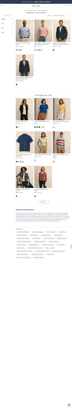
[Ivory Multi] (16, 196)
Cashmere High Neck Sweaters (24, 241)
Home (26, 10)
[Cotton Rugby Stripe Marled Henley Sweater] (62, 142)
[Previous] (3, 2)
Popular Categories (32, 10)
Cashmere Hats (50, 254)
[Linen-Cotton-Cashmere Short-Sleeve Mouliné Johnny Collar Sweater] (43, 31)
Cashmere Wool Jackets (48, 238)
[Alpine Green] (37, 127)
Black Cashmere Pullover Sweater (24, 251)
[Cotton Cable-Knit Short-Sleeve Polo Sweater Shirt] (25, 142)
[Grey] (21, 50)
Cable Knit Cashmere (46, 235)
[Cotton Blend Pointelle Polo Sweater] (62, 109)
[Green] (41, 50)
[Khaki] (18, 50)
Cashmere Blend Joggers (37, 232)
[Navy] (53, 50)
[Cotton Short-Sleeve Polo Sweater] (43, 109)
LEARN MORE (47, 1)
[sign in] (67, 5)
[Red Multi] (35, 196)
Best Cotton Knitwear (33, 244)
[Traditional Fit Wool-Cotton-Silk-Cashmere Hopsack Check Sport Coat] (62, 31)
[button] (64, 5)
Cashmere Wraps (21, 248)
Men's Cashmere (61, 244)
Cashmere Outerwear (22, 235)
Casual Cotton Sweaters (38, 257)
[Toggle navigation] (2, 5)
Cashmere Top (62, 232)
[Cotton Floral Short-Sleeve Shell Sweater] (43, 142)
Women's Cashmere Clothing (23, 257)
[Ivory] (41, 127)
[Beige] (53, 161)
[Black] (16, 127)
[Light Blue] (16, 50)
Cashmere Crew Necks (54, 241)
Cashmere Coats (36, 238)
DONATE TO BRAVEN (39, 1)
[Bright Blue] (35, 127)
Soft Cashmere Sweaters (39, 241)
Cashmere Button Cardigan (23, 238)
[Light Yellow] (53, 127)
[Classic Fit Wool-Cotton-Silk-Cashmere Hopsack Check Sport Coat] (25, 65)
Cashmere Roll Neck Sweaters (42, 251)
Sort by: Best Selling (59, 15)
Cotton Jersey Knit (50, 248)
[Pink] (35, 50)
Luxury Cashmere (34, 235)
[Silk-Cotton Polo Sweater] (25, 109)
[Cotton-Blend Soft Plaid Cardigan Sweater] (25, 177)
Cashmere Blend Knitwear (22, 232)
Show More (43, 202)
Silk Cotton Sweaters (62, 238)
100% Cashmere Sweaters (37, 254)
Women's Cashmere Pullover (58, 251)
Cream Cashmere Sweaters (48, 244)
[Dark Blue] (16, 161)
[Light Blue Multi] (35, 160)
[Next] (68, 2)
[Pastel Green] (21, 161)
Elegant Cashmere (58, 235)
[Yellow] (43, 127)
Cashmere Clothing (51, 232)
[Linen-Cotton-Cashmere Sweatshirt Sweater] (25, 31)
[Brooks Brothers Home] (36, 5)
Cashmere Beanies (21, 244)
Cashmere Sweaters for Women (35, 248)
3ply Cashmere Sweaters (22, 254)
